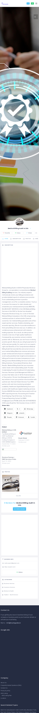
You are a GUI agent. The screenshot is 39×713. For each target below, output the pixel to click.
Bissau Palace (11, 712)
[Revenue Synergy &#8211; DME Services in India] (9, 452)
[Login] (28, 3)
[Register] (32, 3)
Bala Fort (3, 710)
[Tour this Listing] (36, 16)
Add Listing (4, 693)
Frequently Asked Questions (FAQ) (11, 685)
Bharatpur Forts (31, 710)
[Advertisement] (19, 267)
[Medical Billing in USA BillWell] (10, 438)
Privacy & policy (5, 690)
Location (3, 698)
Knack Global (22, 438)
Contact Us (4, 688)
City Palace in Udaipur (22, 712)
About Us (3, 682)
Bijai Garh (3, 712)
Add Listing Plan (7, 695)
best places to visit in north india (16, 710)
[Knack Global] (25, 433)
